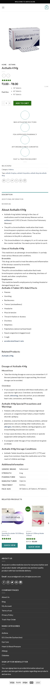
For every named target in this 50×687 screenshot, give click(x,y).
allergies (8, 427)
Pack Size (5, 92)
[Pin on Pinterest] (21, 181)
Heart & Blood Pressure (11, 646)
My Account (7, 606)
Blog (4, 602)
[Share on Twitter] (12, 181)
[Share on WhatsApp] (4, 181)
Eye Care (5, 642)
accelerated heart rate (14, 341)
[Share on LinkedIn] (25, 181)
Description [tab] (7, 194)
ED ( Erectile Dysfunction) (12, 637)
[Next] (48, 528)
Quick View (9, 545)
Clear (46, 86)
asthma (7, 220)
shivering (14, 395)
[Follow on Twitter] (12, 582)
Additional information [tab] (12, 199)
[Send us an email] (16, 582)
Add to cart (22, 103)
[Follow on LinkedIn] (21, 582)
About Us (5, 597)
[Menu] (3, 7)
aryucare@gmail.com (16, 576)
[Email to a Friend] (16, 181)
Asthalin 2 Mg (7, 356)
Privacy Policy (7, 615)
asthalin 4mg (34, 173)
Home (4, 65)
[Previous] (1, 528)
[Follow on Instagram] (8, 582)
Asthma (12, 65)
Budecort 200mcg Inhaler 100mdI (35, 534)
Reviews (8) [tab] (6, 204)
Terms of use (7, 610)
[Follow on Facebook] (4, 582)
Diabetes (5, 655)
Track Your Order (9, 619)
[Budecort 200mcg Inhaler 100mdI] (37, 516)
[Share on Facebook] (8, 181)
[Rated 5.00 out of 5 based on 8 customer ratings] (25, 80)
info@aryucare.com (33, 576)
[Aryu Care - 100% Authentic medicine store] (25, 8)
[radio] (30, 88)
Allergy (5, 651)
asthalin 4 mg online (23, 173)
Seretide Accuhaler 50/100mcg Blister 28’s (12, 534)
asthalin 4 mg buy (11, 173)
